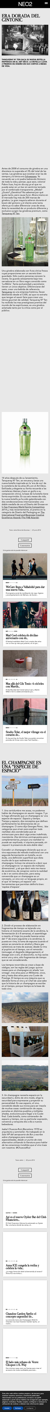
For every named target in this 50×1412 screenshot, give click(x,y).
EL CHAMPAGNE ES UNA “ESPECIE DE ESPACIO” (21, 766)
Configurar (30, 1408)
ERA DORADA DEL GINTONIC (21, 18)
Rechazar (18, 1408)
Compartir (25, 540)
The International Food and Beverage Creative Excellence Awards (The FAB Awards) (23, 515)
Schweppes (31, 177)
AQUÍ (41, 1404)
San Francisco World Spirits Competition (24, 507)
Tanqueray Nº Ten (11, 214)
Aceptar (7, 1408)
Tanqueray (7, 292)
